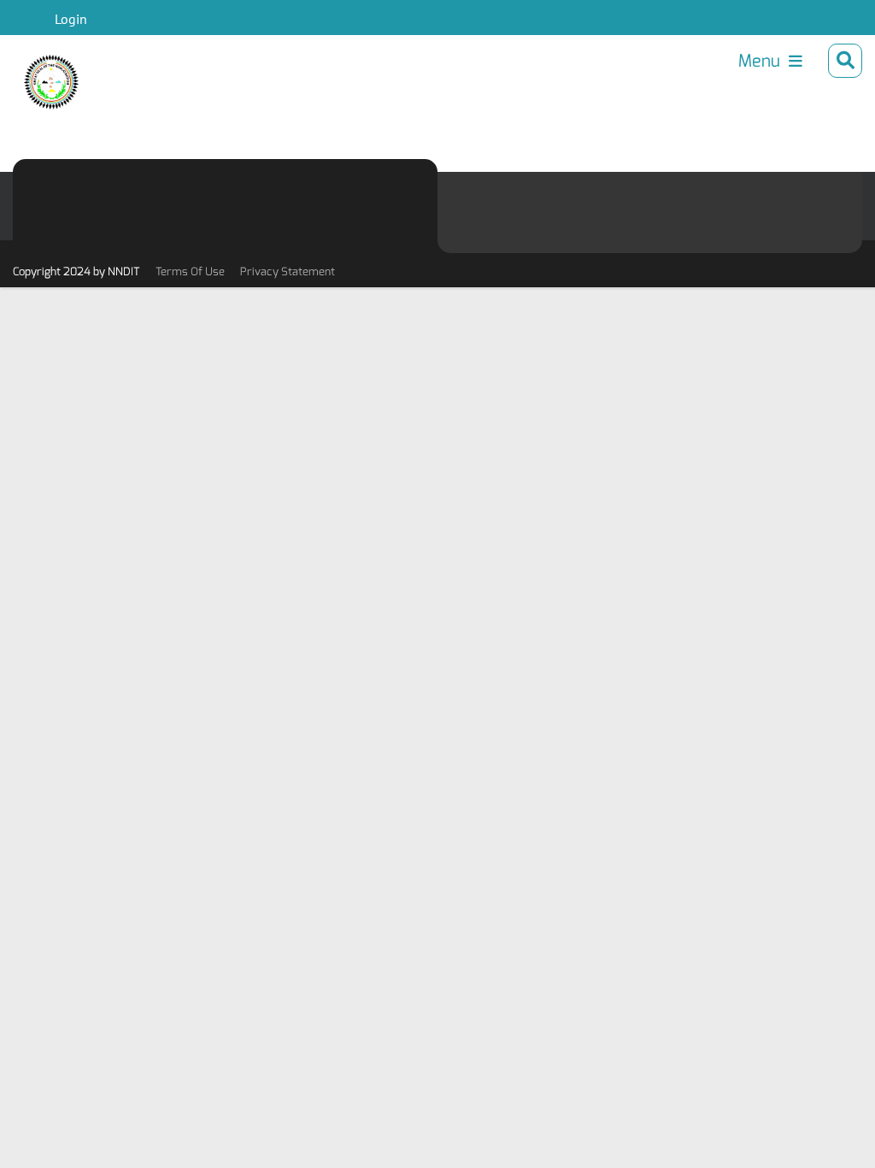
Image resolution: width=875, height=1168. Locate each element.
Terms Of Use (190, 271)
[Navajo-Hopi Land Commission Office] (41, 69)
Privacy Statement (287, 271)
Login (71, 18)
